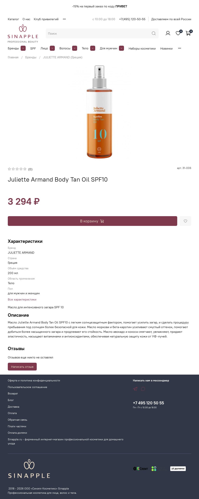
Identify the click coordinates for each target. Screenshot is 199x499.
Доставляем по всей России (171, 19)
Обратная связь (17, 419)
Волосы (64, 48)
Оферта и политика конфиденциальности (34, 380)
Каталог (13, 19)
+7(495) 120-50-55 (132, 19)
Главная (13, 57)
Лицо (44, 48)
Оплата (12, 413)
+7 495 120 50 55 (148, 402)
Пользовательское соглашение (27, 387)
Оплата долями (17, 432)
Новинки (166, 48)
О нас (26, 19)
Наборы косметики (142, 48)
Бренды (13, 48)
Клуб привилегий (46, 19)
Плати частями (17, 426)
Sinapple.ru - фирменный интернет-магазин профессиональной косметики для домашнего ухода (65, 441)
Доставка (13, 406)
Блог (11, 400)
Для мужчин (108, 48)
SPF (33, 48)
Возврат (13, 393)
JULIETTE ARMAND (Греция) (62, 57)
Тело (85, 48)
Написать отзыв (22, 367)
